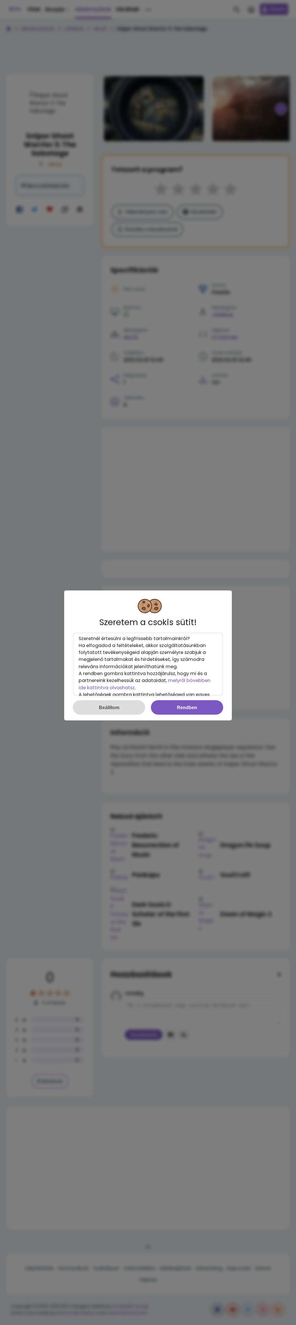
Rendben (187, 707)
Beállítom (109, 707)
